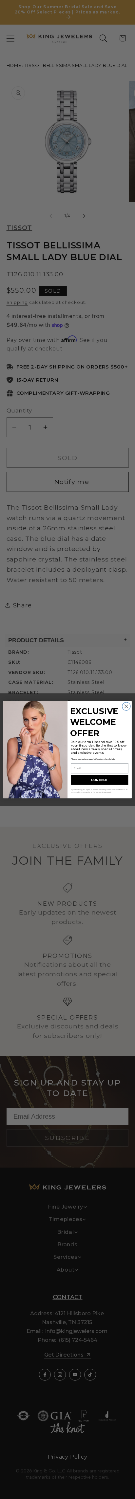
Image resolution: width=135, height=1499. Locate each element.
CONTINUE (99, 780)
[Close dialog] (126, 706)
